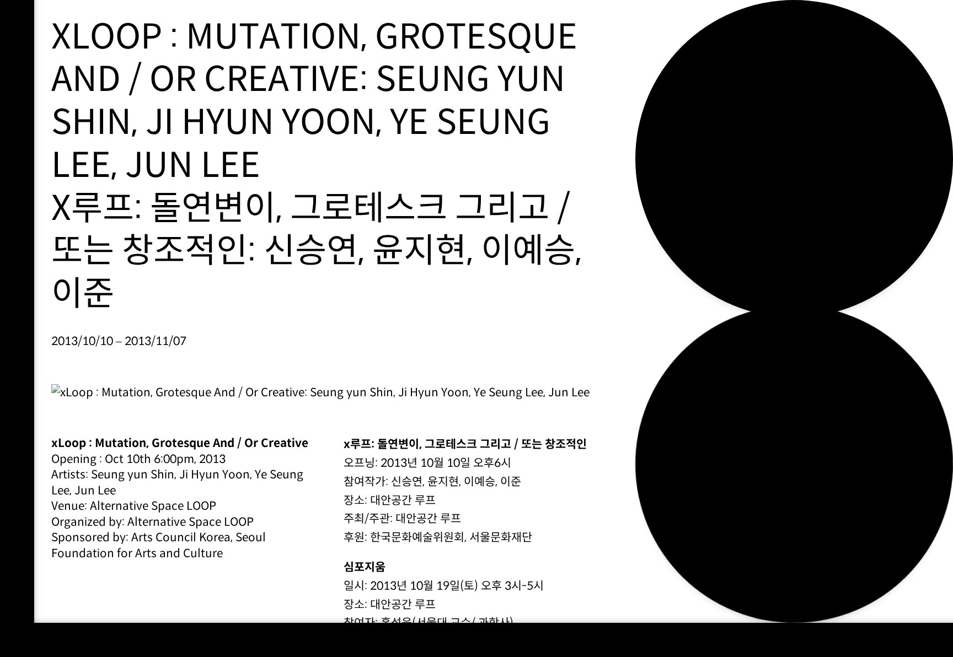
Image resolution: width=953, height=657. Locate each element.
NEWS (676, 113)
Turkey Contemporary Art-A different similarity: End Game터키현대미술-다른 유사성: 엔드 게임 (793, 464)
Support (691, 70)
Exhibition (699, 49)
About (680, 92)
